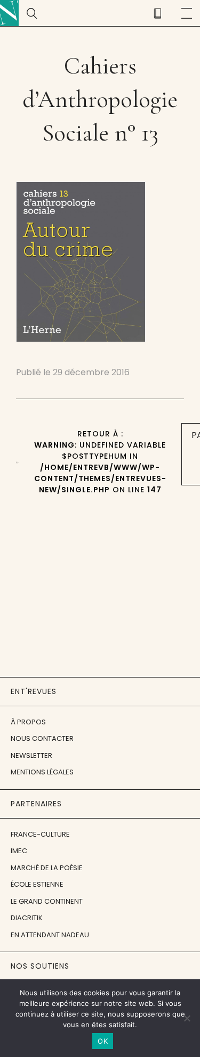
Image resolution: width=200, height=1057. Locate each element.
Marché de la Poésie (47, 868)
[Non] (186, 1018)
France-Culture (40, 834)
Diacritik (27, 918)
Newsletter (31, 755)
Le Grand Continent (47, 901)
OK (103, 1041)
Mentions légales (42, 772)
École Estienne (37, 884)
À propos (28, 722)
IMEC (19, 851)
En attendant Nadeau (50, 935)
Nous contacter (42, 738)
